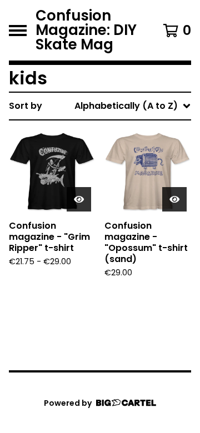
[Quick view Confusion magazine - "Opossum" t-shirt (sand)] (174, 199)
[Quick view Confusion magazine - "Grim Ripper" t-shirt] (79, 199)
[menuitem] (100, 106)
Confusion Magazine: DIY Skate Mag (86, 30)
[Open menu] (18, 30)
